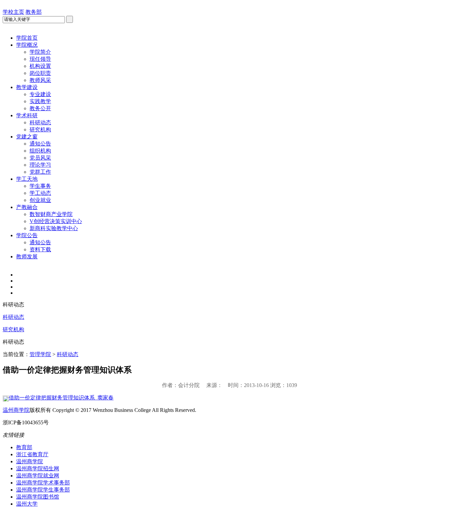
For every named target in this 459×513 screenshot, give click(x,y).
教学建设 (27, 87)
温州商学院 (16, 410)
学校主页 (13, 12)
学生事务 (40, 186)
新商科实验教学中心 (54, 228)
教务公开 (40, 108)
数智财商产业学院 (51, 214)
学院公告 (27, 235)
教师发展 (27, 256)
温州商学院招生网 (37, 468)
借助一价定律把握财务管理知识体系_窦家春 (61, 397)
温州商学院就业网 (37, 475)
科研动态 (40, 122)
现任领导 (40, 59)
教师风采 (40, 80)
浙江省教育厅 (32, 454)
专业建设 (40, 94)
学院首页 (27, 38)
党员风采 (40, 158)
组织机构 (40, 151)
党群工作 (40, 172)
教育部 (24, 447)
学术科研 (27, 115)
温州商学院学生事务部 (43, 490)
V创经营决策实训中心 (56, 221)
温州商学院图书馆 (37, 497)
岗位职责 (40, 73)
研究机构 (40, 129)
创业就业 (40, 200)
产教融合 (27, 207)
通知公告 (40, 143)
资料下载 (40, 249)
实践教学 (40, 101)
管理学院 (40, 354)
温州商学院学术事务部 (43, 482)
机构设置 (40, 66)
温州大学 (27, 504)
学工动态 (40, 193)
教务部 (34, 12)
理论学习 (40, 165)
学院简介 (40, 52)
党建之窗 (27, 136)
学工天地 (27, 179)
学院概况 (27, 45)
